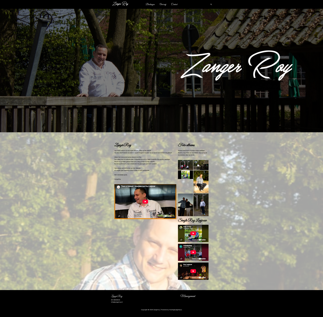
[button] (211, 4)
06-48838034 (115, 300)
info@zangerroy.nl (117, 302)
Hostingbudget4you (175, 310)
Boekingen (150, 4)
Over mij (163, 4)
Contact (174, 4)
